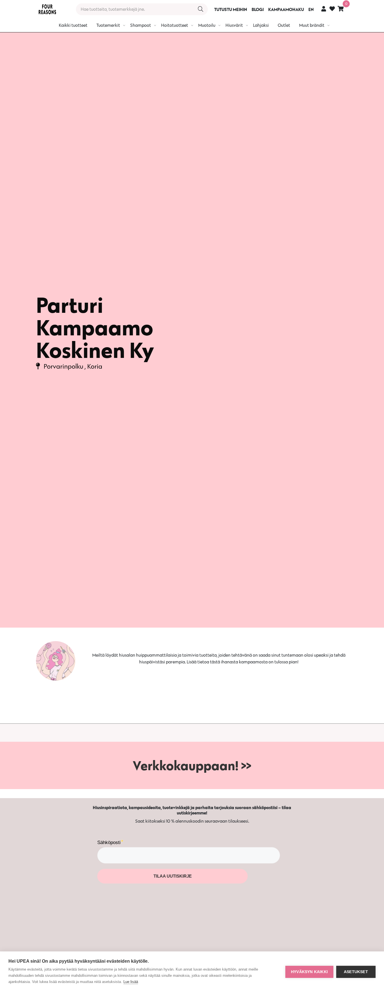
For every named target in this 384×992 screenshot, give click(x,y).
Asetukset (356, 972)
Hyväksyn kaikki (309, 972)
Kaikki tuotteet (73, 25)
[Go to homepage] (47, 9)
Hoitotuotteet (174, 25)
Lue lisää (130, 982)
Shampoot (140, 25)
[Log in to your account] (323, 8)
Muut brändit (311, 25)
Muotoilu (206, 25)
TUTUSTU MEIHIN (230, 9)
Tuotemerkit (108, 25)
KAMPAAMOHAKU (286, 9)
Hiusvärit (234, 25)
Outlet (284, 25)
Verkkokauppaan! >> (192, 765)
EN (311, 9)
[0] (340, 8)
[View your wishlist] (332, 9)
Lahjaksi (261, 25)
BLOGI (258, 9)
